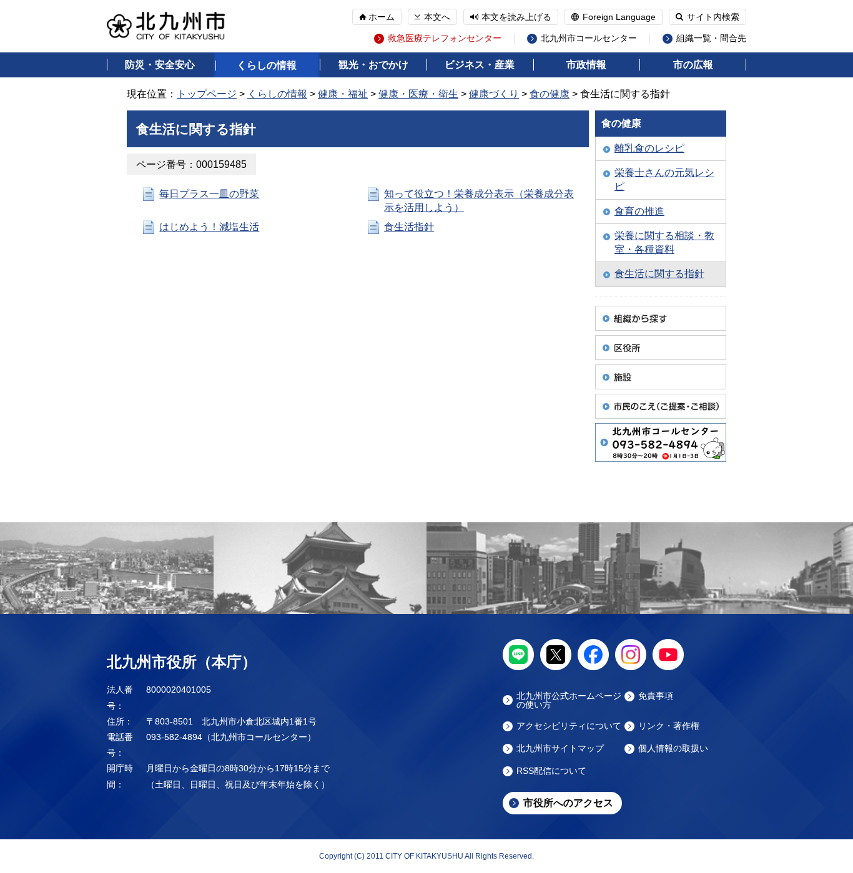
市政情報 (586, 64)
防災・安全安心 (160, 64)
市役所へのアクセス (568, 802)
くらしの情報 (267, 65)
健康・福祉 (343, 94)
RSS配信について (551, 771)
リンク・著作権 (668, 726)
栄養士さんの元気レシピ (664, 179)
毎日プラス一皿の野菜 (209, 193)
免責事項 (655, 696)
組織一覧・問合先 (711, 38)
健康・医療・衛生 (418, 94)
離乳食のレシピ (649, 148)
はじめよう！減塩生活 (209, 227)
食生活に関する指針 (659, 273)
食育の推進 (639, 211)
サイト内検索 (713, 17)
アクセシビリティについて (568, 726)
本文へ (437, 17)
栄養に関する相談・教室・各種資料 (664, 242)
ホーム (381, 17)
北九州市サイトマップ (560, 748)
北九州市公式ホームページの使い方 (568, 700)
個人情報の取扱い (673, 748)
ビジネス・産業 (480, 64)
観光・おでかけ (373, 64)
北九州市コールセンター (589, 38)
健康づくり (494, 94)
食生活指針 (409, 227)
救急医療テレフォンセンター (444, 38)
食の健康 (549, 94)
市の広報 (693, 64)
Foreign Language (619, 17)
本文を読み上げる (516, 17)
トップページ (207, 94)
